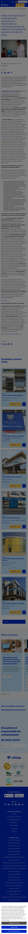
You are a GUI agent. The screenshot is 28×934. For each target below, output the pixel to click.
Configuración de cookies (14, 923)
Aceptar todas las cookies (14, 931)
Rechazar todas (14, 927)
